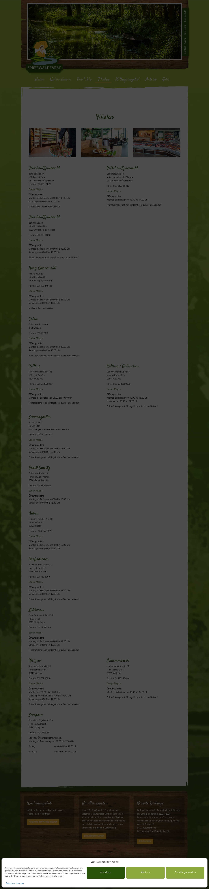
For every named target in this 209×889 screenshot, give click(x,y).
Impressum (20, 883)
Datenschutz (10, 883)
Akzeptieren (105, 873)
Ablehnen (145, 873)
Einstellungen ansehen (185, 873)
